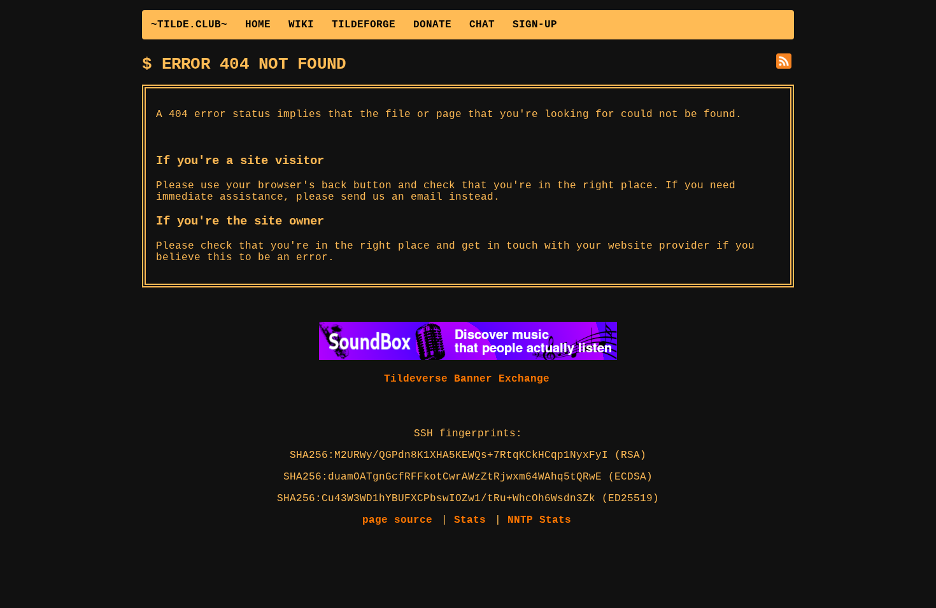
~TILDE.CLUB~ (189, 25)
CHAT (482, 25)
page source (397, 520)
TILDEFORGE (363, 25)
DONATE (432, 25)
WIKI (301, 25)
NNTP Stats (539, 520)
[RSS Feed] (785, 62)
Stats (470, 520)
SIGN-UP (535, 25)
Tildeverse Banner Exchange (467, 379)
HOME (258, 25)
